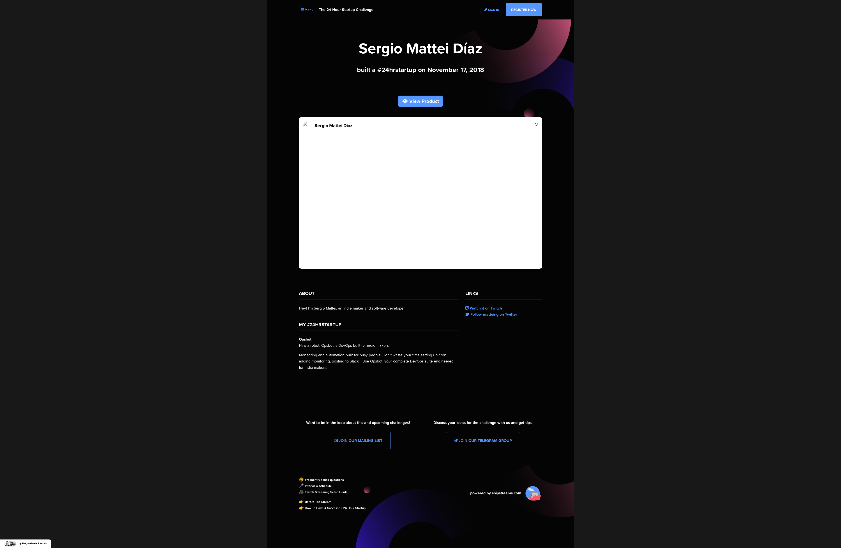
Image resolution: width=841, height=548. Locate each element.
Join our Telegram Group (485, 440)
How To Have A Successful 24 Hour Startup (335, 508)
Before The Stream (318, 502)
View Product (423, 101)
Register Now (524, 9)
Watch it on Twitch (485, 308)
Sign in (493, 10)
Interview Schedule (318, 486)
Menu (308, 9)
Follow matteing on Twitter (493, 314)
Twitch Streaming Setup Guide (326, 492)
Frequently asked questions (324, 480)
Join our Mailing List (360, 440)
